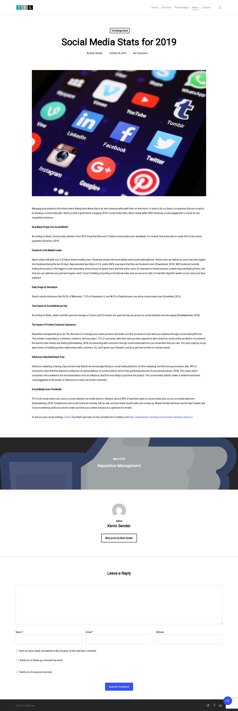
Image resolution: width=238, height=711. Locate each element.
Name (19, 632)
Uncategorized (120, 30)
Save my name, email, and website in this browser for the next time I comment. (58, 650)
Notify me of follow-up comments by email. (41, 660)
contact (67, 417)
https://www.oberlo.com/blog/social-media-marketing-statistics (161, 417)
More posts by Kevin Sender (119, 538)
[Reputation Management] (119, 463)
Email (89, 632)
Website (160, 632)
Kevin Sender (96, 53)
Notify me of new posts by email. (36, 672)
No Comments (140, 53)
